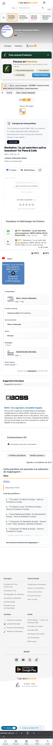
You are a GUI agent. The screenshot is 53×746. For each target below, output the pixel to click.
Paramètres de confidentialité (9, 606)
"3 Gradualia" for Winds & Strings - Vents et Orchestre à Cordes (25, 530)
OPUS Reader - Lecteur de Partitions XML (37, 621)
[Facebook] (16, 659)
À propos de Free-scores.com (11, 585)
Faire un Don (32, 599)
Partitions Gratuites (14, 620)
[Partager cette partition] (40, 169)
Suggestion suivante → (13, 384)
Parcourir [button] (16, 744)
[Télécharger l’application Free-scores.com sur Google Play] (26, 669)
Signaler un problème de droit (39, 462)
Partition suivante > (37, 455)
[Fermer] (48, 55)
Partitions (18, 46)
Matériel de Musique (15, 631)
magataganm (32, 371)
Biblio (26, 744)
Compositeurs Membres (36, 584)
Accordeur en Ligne (35, 626)
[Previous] (21, 733)
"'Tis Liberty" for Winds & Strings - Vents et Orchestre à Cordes (24, 500)
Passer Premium (41, 75)
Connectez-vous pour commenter (22, 444)
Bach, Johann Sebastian (26, 93)
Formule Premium (34, 596)
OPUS (37, 744)
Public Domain (11, 365)
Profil (47, 744)
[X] (29, 659)
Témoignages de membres (14, 594)
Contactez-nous (10, 591)
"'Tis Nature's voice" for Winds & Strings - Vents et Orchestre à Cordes (24, 508)
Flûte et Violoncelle (14, 324)
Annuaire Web (32, 630)
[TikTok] (36, 659)
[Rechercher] (43, 7)
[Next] (33, 733)
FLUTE (9, 93)
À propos (7, 46)
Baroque (10, 336)
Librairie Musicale (13, 624)
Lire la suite (13, 142)
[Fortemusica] (18, 685)
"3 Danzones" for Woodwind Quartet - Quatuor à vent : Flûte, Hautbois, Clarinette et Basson (26, 522)
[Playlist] (39, 733)
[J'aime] (16, 733)
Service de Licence (34, 592)
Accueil (5, 744)
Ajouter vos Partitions (35, 588)
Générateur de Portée (35, 634)
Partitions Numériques (15, 628)
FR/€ (49, 9)
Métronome (31, 641)
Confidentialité (9, 602)
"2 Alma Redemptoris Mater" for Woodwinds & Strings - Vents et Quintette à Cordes (25, 515)
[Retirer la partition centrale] (42, 728)
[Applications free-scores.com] (3, 18)
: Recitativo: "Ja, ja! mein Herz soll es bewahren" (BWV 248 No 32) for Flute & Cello (30, 243)
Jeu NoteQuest (33, 638)
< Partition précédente (17, 455)
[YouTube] (23, 659)
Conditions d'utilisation (12, 598)
